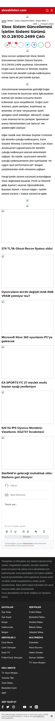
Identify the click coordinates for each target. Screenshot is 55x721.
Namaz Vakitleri (36, 657)
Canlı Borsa (7, 642)
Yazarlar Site (8, 678)
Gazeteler (33, 642)
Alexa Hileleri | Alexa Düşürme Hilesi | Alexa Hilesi (24, 21)
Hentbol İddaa (36, 622)
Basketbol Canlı (9, 688)
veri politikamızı (38, 716)
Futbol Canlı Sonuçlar (12, 657)
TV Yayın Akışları (37, 662)
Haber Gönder (36, 652)
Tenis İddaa (7, 683)
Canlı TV (6, 652)
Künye (5, 622)
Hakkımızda (7, 627)
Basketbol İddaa (37, 617)
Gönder (27, 537)
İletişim (5, 632)
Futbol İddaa (35, 612)
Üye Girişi (6, 612)
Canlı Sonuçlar (9, 647)
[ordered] (23, 531)
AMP (4, 693)
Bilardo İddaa (35, 627)
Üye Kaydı (6, 617)
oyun (4, 22)
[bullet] (28, 531)
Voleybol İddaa (36, 632)
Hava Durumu (35, 647)
